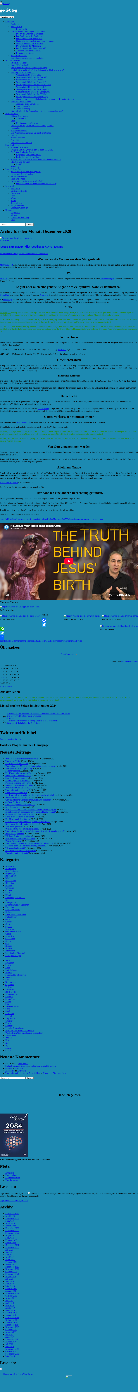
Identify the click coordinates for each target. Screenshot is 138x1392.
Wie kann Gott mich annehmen (18, 836)
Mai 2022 (9, 1238)
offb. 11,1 (62, 349)
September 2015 (12, 1354)
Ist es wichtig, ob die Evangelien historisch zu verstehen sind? (37, 111)
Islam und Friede (18, 179)
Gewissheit (10, 938)
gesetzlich (9, 936)
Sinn (7, 1004)
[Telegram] (69, 633)
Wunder (8, 1038)
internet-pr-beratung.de (129, 661)
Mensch (8, 977)
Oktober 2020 (11, 1271)
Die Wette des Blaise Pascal (22, 152)
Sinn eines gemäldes (14, 826)
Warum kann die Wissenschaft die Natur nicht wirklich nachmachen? (34, 831)
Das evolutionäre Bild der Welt (29, 38)
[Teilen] (69, 637)
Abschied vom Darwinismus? (28, 51)
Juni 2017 (9, 1337)
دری (7, 1045)
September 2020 (12, 1274)
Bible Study (10, 883)
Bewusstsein (10, 876)
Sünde (8, 1011)
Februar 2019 (11, 1313)
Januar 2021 (10, 1264)
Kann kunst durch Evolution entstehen (21, 824)
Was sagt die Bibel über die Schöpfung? (33, 92)
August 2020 (10, 1276)
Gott (7, 943)
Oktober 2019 (11, 1296)
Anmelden (9, 1173)
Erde (7, 900)
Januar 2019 (10, 1315)
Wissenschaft (10, 1035)
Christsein (9, 888)
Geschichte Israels (13, 931)
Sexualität (15, 140)
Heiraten (14, 135)
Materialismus (11, 970)
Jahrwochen (57, 641)
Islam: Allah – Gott (13, 169)
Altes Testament (12, 871)
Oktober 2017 (11, 1329)
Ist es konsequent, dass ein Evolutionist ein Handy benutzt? (30, 812)
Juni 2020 (9, 1281)
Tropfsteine (10, 1018)
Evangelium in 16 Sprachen (17, 905)
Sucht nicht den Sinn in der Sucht (19, 817)
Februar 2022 (11, 1240)
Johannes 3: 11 (22, 118)
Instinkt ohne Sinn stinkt (15, 953)
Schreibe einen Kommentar (36, 253)
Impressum (15, 212)
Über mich (9, 186)
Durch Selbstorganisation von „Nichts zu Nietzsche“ (27, 821)
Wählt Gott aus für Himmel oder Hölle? (22, 829)
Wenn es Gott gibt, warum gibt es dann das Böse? (32, 150)
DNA (7, 893)
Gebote (8, 922)
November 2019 (12, 1293)
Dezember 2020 (12, 1267)
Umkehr (8, 1021)
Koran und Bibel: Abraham (22, 174)
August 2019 (10, 1298)
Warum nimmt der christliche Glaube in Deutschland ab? (29, 843)
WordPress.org (11, 1180)
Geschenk (9, 929)
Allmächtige (10, 868)
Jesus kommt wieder (14, 807)
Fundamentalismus (19, 130)
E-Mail (8, 895)
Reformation (10, 989)
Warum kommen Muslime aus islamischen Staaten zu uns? (30, 766)
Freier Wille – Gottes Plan (16, 792)
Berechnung (30, 641)
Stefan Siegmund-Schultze (16, 1066)
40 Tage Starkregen (13, 802)
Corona (8, 890)
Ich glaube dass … (19, 205)
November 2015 (12, 1349)
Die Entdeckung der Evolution (29, 36)
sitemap (14, 215)
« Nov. (3, 686)
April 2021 (10, 1257)
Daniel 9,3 (7, 299)
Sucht (7, 1009)
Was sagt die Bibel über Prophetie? (31, 82)
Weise (79, 641)
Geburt (43, 641)
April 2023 (10, 1223)
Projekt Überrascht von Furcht (18, 783)
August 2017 (10, 1332)
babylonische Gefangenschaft (12, 641)
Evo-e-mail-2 (21, 29)
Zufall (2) (15, 167)
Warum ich (15, 198)
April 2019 (10, 1308)
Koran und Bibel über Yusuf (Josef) (26, 171)
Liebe (7, 967)
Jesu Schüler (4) (23, 109)
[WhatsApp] (69, 629)
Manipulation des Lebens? (27, 123)
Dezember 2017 (12, 1325)
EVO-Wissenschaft (19, 55)
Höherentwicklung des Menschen (19, 814)
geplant (8, 926)
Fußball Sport (11, 917)
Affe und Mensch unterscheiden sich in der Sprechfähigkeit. (30, 809)
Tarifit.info (9, 1013)
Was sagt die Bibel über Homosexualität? (33, 84)
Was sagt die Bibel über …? (22, 72)
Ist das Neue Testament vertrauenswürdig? (29, 67)
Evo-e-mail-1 (16, 26)
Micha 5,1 (4, 279)
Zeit (7, 1040)
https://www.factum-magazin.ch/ (14, 1200)
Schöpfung (10, 999)
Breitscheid (15, 193)
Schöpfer (9, 996)
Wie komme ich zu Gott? (21, 142)
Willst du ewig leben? (14, 833)
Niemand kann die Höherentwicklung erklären (25, 846)
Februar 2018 (11, 1322)
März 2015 (10, 1356)
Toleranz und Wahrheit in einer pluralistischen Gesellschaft (36, 159)
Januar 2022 (10, 1242)
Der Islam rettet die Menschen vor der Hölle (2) (36, 183)
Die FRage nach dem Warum (17, 819)
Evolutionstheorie (12, 909)
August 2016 (10, 1342)
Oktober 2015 (11, 1351)
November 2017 (12, 1327)
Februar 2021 (11, 1262)
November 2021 (12, 1247)
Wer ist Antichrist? (13, 841)
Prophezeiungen (107, 279)
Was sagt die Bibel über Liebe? (29, 80)
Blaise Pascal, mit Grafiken (27, 157)
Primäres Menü (7, 17)
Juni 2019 (9, 1303)
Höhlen (8, 948)
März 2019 (10, 1310)
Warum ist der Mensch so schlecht (19, 1030)
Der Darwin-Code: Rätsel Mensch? (31, 48)
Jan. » (9, 686)
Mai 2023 (9, 1221)
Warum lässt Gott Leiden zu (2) (18, 788)
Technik (8, 1016)
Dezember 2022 (12, 1228)
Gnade (49, 641)
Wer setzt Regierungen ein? (17, 853)
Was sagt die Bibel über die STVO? (31, 94)
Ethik (13, 121)
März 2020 (10, 1286)
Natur (7, 980)
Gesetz (8, 934)
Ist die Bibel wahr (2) (20, 65)
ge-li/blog (8, 10)
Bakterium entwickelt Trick (17, 797)
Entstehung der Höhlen (15, 897)
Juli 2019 (9, 1300)
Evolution (9, 22)
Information (10, 951)
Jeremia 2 (44, 295)
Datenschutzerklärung (20, 217)
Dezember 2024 (12, 1213)
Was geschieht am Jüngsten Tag (18, 768)
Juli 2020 (9, 1279)
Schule (8, 1001)
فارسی (8, 1048)
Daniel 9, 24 (5, 312)
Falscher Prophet (12, 771)
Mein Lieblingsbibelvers (15, 975)
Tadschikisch (16, 203)
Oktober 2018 (11, 1320)
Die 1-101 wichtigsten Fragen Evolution (24, 716)
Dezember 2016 (12, 1339)
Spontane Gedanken (19, 208)
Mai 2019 (9, 1305)
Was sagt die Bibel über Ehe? (28, 75)
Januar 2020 (10, 1291)
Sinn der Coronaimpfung (16, 778)
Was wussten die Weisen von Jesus (31, 247)
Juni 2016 (9, 1346)
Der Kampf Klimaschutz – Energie (20, 773)
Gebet (8, 919)
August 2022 (10, 1235)
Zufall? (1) (20, 164)
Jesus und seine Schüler (21, 101)
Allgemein (9, 866)
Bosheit (8, 885)
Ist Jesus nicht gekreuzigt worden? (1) (27, 181)
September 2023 (12, 1218)
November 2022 (12, 1230)
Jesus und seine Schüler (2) (27, 104)
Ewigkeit (9, 912)
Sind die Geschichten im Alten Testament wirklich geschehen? (37, 70)
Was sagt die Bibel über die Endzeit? (31, 77)
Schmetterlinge (11, 994)
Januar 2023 (10, 1226)
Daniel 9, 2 (4, 295)
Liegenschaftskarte (19, 191)
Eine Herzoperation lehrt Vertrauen (20, 804)
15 (4, 677)
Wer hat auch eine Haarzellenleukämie (21, 759)
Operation (9, 984)
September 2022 (12, 1233)
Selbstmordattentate (19, 176)
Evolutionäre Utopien (25, 53)
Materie (8, 972)
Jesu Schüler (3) (23, 106)
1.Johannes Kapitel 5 (9, 482)
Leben (8, 965)
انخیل (7, 1043)
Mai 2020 (9, 1284)
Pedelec (14, 196)
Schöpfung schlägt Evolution (17, 780)
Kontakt (8, 210)
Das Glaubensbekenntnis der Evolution (27, 58)
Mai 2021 (9, 1255)
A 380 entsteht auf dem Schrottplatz (20, 850)
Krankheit (9, 963)
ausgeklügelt (10, 873)
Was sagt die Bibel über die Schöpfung (23, 723)
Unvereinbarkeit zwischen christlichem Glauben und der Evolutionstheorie (42, 99)
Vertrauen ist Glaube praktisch (18, 775)
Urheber (8, 1023)
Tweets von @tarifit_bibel (11, 739)
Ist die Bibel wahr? (13, 60)
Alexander (9, 1071)
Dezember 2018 (12, 1317)
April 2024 (10, 1216)
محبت (8, 1050)
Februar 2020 (11, 1288)
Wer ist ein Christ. (13, 761)
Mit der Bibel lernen (19, 116)
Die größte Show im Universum (29, 34)
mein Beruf (15, 188)
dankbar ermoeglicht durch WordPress (16, 1374)
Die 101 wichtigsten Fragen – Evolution (28, 31)
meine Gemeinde (18, 138)
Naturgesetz (10, 982)
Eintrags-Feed (11, 1175)
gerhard (20, 253)
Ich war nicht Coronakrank (16, 763)
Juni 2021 (9, 1252)
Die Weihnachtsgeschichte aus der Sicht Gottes (31, 133)
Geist (7, 924)
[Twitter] (69, 624)
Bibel (7, 878)
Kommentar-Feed (12, 1177)
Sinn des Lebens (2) (19, 147)
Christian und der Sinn (20, 162)
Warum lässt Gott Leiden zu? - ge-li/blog (22, 1073)
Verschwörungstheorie (14, 1028)
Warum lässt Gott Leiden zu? (17, 790)
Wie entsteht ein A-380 (15, 848)
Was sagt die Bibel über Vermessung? (32, 96)
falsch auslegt (43, 408)
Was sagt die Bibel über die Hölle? (31, 87)
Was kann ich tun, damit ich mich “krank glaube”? (32, 125)
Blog (13, 220)
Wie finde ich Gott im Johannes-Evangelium (24, 1033)
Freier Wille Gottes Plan (15, 914)
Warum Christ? (11, 113)
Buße (37, 641)
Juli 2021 (9, 1250)
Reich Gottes (10, 992)
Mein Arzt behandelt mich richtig (19, 785)
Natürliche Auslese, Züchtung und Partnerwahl (36, 41)
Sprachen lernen (12, 1006)
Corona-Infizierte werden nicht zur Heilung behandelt (28, 800)
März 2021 (10, 1259)
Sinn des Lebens (12, 145)
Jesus (64, 641)
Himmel (8, 946)
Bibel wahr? (5, 240)
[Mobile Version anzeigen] (69, 1377)
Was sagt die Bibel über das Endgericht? (33, 89)
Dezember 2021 (12, 1245)
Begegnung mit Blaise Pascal (28, 154)
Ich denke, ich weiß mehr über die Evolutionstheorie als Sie (30, 795)
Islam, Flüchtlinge (13, 955)
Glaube (8, 941)
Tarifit (13, 200)
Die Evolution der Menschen (28, 46)
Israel (7, 958)
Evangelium (16, 128)
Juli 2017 (9, 1334)
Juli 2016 (9, 1344)
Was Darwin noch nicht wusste (29, 43)
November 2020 (12, 1269)
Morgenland (71, 641)
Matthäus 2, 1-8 (6, 265)
